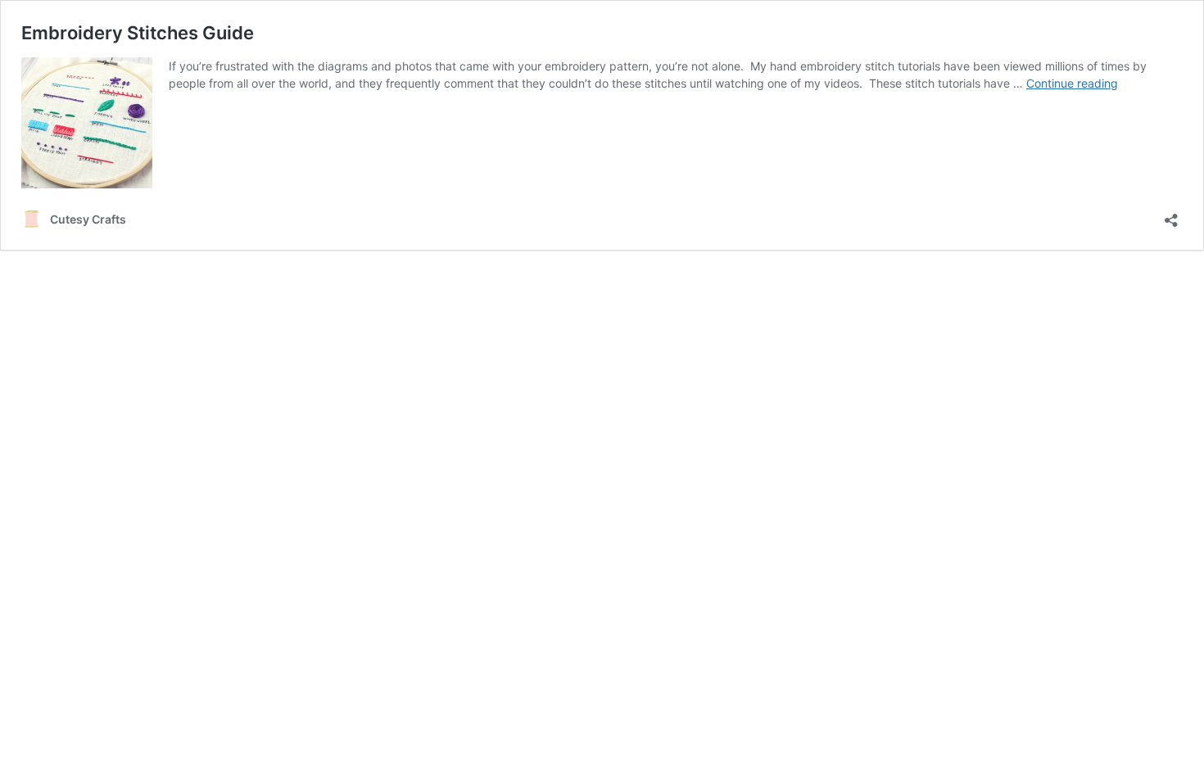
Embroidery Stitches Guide (137, 32)
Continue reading (1072, 83)
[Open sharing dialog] (1171, 215)
